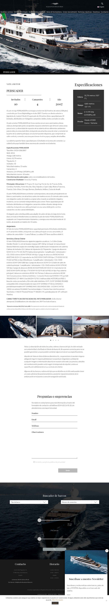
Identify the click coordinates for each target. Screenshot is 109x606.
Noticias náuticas (85, 12)
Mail (68, 595)
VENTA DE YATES (52, 594)
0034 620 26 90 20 (65, 405)
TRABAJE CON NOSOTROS (64, 594)
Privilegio (24, 12)
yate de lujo (12, 111)
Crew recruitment (70, 12)
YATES (16, 12)
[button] (50, 340)
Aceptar (55, 603)
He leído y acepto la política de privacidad (50, 462)
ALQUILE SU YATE (42, 594)
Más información (57, 600)
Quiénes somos (7, 12)
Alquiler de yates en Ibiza (54, 6)
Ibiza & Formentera (54, 12)
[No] (106, 601)
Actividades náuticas (37, 12)
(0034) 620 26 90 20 (23, 579)
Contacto (104, 12)
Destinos (96, 12)
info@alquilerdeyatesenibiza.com (23, 582)
